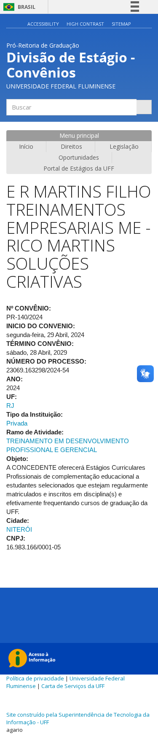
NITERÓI (19, 529)
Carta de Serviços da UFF (72, 686)
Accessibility (43, 24)
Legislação (124, 146)
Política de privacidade (35, 678)
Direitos (71, 146)
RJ (10, 405)
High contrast (85, 24)
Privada (16, 423)
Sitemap (121, 24)
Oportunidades (79, 157)
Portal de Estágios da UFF (78, 168)
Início (26, 146)
